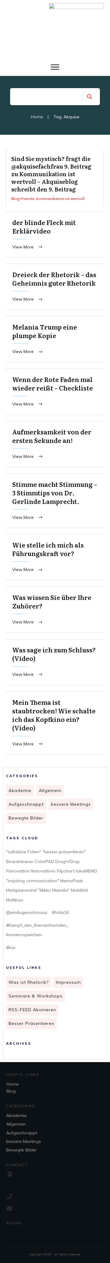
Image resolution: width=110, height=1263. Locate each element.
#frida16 (60, 912)
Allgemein (50, 790)
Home (12, 1084)
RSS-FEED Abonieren (32, 1009)
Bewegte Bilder (26, 818)
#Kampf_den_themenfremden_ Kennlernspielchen (37, 930)
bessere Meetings (71, 804)
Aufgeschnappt (26, 804)
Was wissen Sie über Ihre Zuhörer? (55, 610)
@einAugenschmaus (26, 912)
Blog (11, 1091)
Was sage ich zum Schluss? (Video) (55, 662)
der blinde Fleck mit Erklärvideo (55, 235)
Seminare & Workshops (36, 996)
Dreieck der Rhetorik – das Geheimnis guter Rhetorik (55, 287)
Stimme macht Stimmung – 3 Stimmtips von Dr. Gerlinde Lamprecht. (55, 501)
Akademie (20, 790)
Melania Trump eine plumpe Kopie (55, 339)
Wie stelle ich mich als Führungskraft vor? (55, 557)
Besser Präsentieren (31, 1023)
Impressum (68, 982)
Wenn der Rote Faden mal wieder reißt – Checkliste (55, 392)
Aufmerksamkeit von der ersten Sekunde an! (55, 444)
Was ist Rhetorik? (29, 982)
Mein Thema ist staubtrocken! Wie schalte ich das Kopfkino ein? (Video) (55, 723)
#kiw (10, 947)
